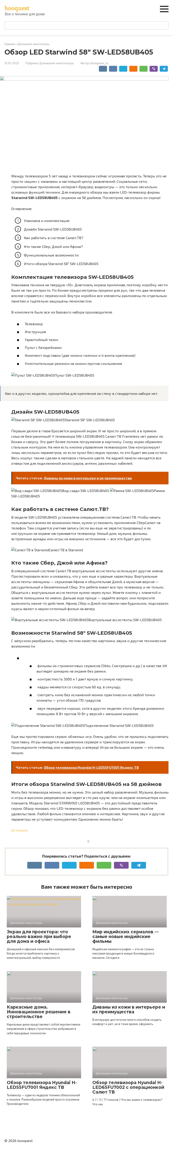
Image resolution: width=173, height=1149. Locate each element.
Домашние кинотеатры (56, 63)
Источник (19, 830)
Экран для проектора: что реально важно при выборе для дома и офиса (39, 936)
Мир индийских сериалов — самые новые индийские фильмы (125, 936)
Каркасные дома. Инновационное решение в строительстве (39, 1012)
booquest (17, 8)
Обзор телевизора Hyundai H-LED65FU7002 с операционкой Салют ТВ (128, 1087)
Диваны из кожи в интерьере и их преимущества (128, 1009)
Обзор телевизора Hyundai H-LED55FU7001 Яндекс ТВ (42, 1085)
